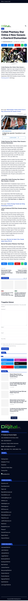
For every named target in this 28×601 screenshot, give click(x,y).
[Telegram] (25, 45)
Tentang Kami (4, 459)
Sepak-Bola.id (4, 535)
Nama (2, 327)
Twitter (4, 363)
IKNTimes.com (4, 509)
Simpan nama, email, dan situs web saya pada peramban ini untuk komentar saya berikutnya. (14, 345)
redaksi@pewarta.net (10, 446)
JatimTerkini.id (4, 550)
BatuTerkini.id (4, 564)
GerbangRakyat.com (6, 497)
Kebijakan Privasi (5, 462)
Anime (3, 28)
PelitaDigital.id (4, 506)
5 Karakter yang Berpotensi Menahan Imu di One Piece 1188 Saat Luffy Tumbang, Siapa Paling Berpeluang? (7, 294)
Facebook (5, 360)
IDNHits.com (4, 500)
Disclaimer (3, 464)
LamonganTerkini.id (6, 584)
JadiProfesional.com (6, 520)
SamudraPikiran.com (6, 512)
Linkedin (17, 366)
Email (2, 332)
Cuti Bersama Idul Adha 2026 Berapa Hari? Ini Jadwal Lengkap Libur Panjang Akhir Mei (18, 410)
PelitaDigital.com (5, 503)
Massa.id (3, 529)
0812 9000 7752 (17, 449)
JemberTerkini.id (5, 567)
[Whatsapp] (22, 45)
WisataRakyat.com (6, 515)
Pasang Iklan (4, 470)
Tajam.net (3, 489)
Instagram (18, 360)
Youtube (4, 366)
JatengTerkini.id (5, 553)
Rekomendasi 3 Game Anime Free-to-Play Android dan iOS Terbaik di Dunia (7, 272)
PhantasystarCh (5, 78)
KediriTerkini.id (4, 582)
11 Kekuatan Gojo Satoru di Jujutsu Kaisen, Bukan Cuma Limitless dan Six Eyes (20, 294)
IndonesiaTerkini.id (5, 547)
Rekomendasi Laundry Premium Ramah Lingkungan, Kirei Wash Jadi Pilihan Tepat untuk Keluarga (18, 401)
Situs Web (3, 338)
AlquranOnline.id (5, 538)
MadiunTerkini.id (5, 573)
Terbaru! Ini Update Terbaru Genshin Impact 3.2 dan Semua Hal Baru (21, 271)
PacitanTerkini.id (5, 576)
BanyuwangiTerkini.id (6, 570)
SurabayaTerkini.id (5, 561)
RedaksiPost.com (5, 526)
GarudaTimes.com (5, 532)
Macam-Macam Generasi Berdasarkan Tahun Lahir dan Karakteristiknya (16, 375)
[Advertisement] (14, 13)
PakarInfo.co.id (5, 518)
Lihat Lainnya (14, 417)
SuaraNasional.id (5, 486)
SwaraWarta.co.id (5, 495)
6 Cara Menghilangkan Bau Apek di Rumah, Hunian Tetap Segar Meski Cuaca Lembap (18, 384)
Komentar (3, 309)
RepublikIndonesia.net (6, 492)
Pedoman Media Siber (6, 467)
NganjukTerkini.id (5, 579)
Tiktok (17, 363)
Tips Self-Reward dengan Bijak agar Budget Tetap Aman (18, 392)
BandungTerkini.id (5, 559)
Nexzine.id (3, 523)
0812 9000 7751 (8, 449)
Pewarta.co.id (4, 483)
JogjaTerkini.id (4, 556)
